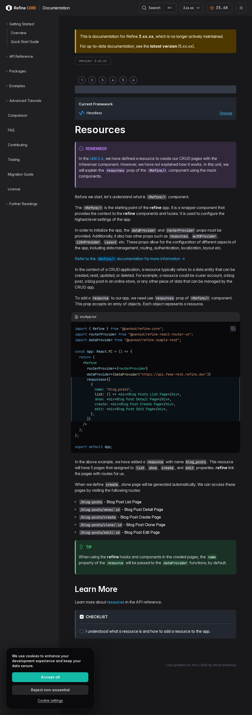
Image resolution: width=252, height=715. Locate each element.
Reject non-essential (50, 689)
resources (116, 602)
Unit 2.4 (97, 158)
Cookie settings (50, 700)
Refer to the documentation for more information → (130, 258)
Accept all (50, 677)
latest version (163, 46)
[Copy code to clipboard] (233, 329)
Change (226, 113)
